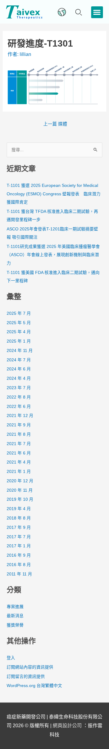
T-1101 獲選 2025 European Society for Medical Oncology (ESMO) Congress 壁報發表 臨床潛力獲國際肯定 (54, 193)
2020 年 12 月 (20, 481)
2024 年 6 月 (19, 369)
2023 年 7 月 (19, 388)
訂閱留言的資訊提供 (26, 676)
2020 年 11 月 (20, 490)
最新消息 (15, 616)
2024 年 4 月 (19, 378)
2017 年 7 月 (19, 537)
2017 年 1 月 (19, 546)
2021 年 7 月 (19, 443)
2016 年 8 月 (19, 564)
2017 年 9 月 (19, 527)
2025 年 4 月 (19, 332)
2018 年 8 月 (19, 518)
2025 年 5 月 (19, 323)
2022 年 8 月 (19, 397)
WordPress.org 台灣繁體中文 (34, 685)
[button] (97, 12)
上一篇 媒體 (55, 124)
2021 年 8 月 (19, 434)
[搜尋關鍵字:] (54, 150)
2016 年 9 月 (19, 555)
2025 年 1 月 (19, 341)
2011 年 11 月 (19, 574)
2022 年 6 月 (19, 406)
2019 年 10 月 (20, 499)
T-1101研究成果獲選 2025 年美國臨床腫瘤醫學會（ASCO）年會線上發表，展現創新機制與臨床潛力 (53, 254)
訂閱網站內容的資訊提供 (30, 667)
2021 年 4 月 (19, 462)
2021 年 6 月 (19, 453)
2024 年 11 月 (20, 350)
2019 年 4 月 (19, 508)
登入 (11, 658)
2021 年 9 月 (19, 425)
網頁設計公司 (68, 725)
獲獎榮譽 (15, 625)
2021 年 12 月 (20, 415)
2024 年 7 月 (19, 360)
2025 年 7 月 (19, 313)
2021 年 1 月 (19, 471)
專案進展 (15, 606)
